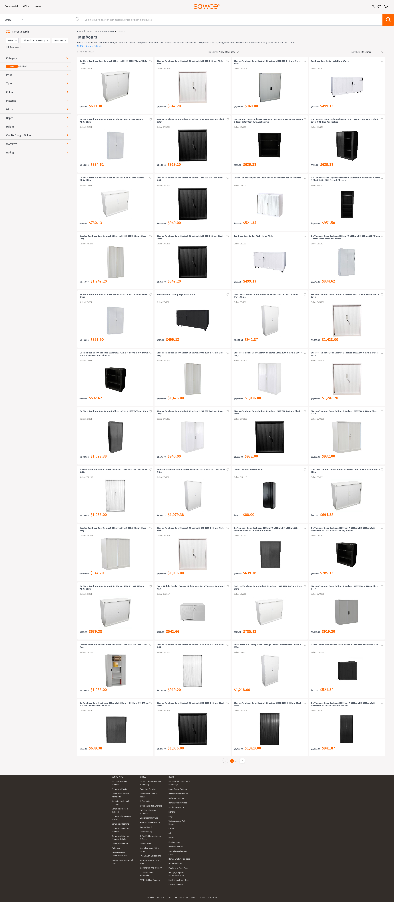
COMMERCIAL (117, 777)
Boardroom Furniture (149, 818)
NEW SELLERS (212, 898)
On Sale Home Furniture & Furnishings (179, 783)
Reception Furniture (148, 789)
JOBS (169, 898)
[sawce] (207, 6)
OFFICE (143, 777)
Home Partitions (175, 863)
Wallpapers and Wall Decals (177, 822)
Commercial (12, 6)
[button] (38, 58)
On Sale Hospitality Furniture (119, 783)
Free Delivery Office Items (150, 856)
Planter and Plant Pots (178, 868)
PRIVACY (193, 898)
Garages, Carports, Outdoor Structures (176, 874)
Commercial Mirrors (120, 843)
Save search (15, 47)
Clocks (171, 828)
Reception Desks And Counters (120, 803)
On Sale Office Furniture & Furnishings (150, 783)
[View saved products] (378, 8)
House (38, 6)
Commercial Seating (120, 789)
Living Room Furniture (178, 789)
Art (170, 833)
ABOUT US (160, 898)
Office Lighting (146, 831)
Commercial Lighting (120, 824)
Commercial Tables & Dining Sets (120, 795)
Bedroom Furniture (176, 798)
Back (81, 31)
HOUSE (171, 777)
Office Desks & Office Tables (148, 795)
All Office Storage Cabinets (89, 46)
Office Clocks (145, 843)
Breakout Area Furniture (150, 822)
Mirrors (171, 837)
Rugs (171, 816)
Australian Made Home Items (178, 853)
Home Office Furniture (178, 802)
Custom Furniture (176, 884)
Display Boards (146, 827)
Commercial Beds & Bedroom (120, 810)
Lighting (172, 812)
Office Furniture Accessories (146, 874)
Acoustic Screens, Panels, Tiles (150, 862)
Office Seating (146, 801)
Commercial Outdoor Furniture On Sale (121, 837)
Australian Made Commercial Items (119, 854)
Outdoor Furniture (176, 807)
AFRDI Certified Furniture (150, 880)
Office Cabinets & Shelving (104, 31)
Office (26, 6)
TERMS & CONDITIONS (181, 898)
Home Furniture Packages (179, 859)
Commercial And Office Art (151, 868)
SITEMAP (202, 898)
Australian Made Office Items (149, 850)
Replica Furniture (176, 846)
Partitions (116, 848)
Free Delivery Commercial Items (122, 862)
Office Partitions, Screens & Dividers (150, 837)
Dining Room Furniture (178, 793)
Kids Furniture (174, 842)
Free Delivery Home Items (179, 880)
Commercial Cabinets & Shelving (121, 818)
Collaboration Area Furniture (148, 812)
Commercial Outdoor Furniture (121, 830)
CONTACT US (150, 898)
